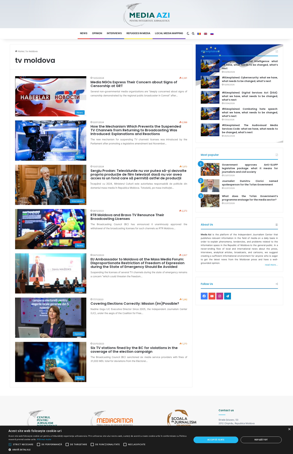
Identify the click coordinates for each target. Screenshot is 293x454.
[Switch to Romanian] (199, 34)
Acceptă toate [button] (215, 439)
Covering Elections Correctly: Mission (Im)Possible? (135, 303)
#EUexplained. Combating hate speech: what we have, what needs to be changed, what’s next (250, 112)
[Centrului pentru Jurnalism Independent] (146, 15)
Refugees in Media (138, 33)
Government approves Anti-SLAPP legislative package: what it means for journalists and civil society (250, 168)
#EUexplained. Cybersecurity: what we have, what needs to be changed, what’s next (250, 79)
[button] (97, 449)
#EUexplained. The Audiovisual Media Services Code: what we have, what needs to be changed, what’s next (250, 129)
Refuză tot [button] (261, 439)
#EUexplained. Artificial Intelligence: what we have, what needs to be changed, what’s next (250, 65)
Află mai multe (44, 439)
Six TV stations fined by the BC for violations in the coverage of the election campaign (134, 349)
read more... (271, 264)
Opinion (97, 33)
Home (20, 51)
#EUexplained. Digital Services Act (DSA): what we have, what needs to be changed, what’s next (250, 96)
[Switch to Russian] (212, 34)
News (83, 33)
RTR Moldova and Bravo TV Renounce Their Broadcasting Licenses (127, 217)
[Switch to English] (205, 34)
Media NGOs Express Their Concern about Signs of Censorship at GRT (134, 84)
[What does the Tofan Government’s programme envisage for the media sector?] (210, 200)
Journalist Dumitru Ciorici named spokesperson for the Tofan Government (250, 182)
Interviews (114, 33)
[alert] (146, 440)
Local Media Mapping (169, 33)
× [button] (289, 429)
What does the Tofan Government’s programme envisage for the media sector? (250, 197)
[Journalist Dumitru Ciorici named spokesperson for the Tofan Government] (210, 185)
